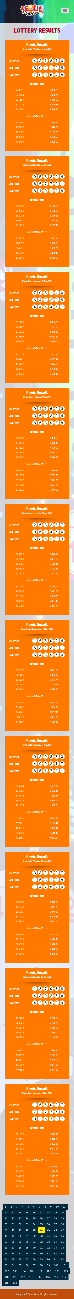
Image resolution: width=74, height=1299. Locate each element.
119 (15, 1282)
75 (6, 1253)
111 (15, 1277)
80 (41, 1253)
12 (6, 1212)
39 (6, 1230)
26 (41, 1218)
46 (55, 1230)
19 (55, 1212)
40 (13, 1230)
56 (62, 1236)
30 (6, 1224)
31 (13, 1224)
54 (48, 1236)
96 (27, 1265)
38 (62, 1224)
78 (27, 1253)
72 (48, 1247)
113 (31, 1277)
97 (34, 1265)
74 (62, 1247)
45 (48, 1230)
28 (55, 1218)
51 (27, 1236)
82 (55, 1253)
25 (34, 1218)
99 (48, 1265)
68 (20, 1247)
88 (34, 1259)
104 (24, 1271)
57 (6, 1241)
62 (41, 1241)
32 (20, 1224)
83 (62, 1253)
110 (7, 1277)
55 (55, 1236)
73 (55, 1247)
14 (20, 1212)
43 (34, 1230)
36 (48, 1224)
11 (64, 1206)
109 (66, 1271)
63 (48, 1241)
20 (62, 1212)
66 (6, 1247)
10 (57, 1206)
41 (20, 1230)
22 (13, 1218)
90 (48, 1259)
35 (41, 1224)
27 (48, 1218)
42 (27, 1230)
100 (56, 1265)
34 (34, 1224)
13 (13, 1212)
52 (34, 1236)
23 (20, 1218)
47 (62, 1230)
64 (55, 1241)
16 (34, 1212)
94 (13, 1265)
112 (23, 1277)
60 (27, 1241)
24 (27, 1218)
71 (41, 1247)
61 (34, 1241)
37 (55, 1224)
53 (41, 1236)
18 (48, 1212)
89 (41, 1259)
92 (62, 1259)
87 (27, 1259)
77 (20, 1253)
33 (27, 1224)
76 (13, 1253)
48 (6, 1236)
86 (20, 1259)
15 (27, 1212)
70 (34, 1247)
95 (20, 1265)
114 (39, 1277)
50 (20, 1236)
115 (48, 1277)
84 (6, 1259)
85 (13, 1259)
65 (62, 1241)
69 (27, 1247)
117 (64, 1277)
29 (62, 1218)
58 (13, 1241)
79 (34, 1253)
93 (6, 1265)
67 (13, 1247)
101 (64, 1265)
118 (7, 1282)
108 (57, 1271)
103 (15, 1271)
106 (40, 1271)
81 (48, 1253)
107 (49, 1271)
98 (41, 1265)
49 (13, 1236)
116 (56, 1277)
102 (7, 1271)
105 (32, 1271)
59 (20, 1241)
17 (41, 1212)
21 (6, 1218)
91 (55, 1259)
